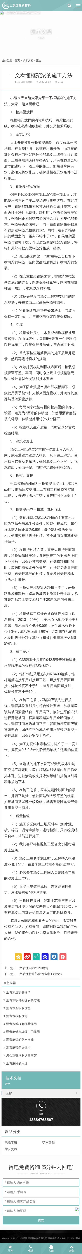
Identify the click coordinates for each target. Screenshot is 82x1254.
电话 (30, 1250)
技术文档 (28, 60)
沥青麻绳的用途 (16, 1063)
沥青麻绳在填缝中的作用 (22, 1032)
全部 (9, 1093)
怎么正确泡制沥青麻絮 (21, 1055)
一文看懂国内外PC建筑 (32, 968)
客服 (51, 1250)
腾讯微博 (36, 956)
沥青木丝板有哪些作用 (21, 1024)
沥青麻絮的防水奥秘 (19, 1039)
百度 (45, 956)
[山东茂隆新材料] (16, 5)
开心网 (62, 956)
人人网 (54, 956)
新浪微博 (27, 956)
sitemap (6, 1238)
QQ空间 (18, 956)
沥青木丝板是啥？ (18, 992)
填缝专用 (11, 1142)
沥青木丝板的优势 (18, 1008)
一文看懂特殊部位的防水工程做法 (39, 974)
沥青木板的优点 (16, 1016)
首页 (17, 60)
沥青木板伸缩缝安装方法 (22, 1000)
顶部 (71, 1250)
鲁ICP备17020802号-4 (68, 1238)
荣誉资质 (11, 1149)
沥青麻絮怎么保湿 (18, 1047)
